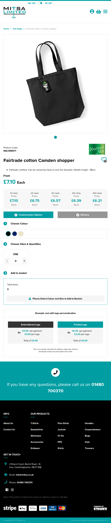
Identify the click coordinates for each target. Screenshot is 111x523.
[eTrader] (101, 508)
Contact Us (9, 429)
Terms (5, 497)
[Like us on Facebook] (7, 490)
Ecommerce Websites (79, 520)
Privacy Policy (14, 497)
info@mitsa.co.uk (25, 474)
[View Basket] (98, 11)
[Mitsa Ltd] (29, 12)
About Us (8, 423)
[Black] (8, 234)
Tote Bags (17, 28)
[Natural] (21, 234)
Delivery (84, 214)
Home (6, 28)
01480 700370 (25, 482)
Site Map (64, 497)
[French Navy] (14, 234)
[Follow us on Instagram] (12, 490)
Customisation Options (30, 214)
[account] (92, 11)
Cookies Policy (27, 497)
